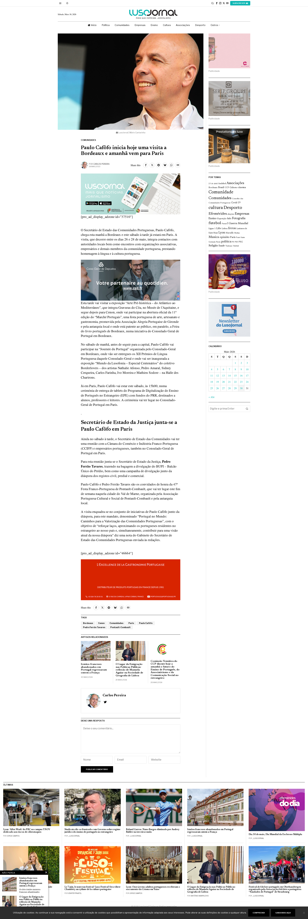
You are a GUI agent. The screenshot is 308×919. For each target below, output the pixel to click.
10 (247, 369)
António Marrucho (200, 896)
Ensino (213, 218)
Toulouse (228, 246)
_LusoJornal (74, 836)
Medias (237, 233)
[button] (247, 409)
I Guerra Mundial (237, 223)
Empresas (242, 214)
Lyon (221, 232)
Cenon (101, 623)
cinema (242, 187)
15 (235, 375)
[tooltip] (216, 3)
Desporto (232, 208)
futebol (215, 223)
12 (217, 375)
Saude (222, 246)
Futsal (224, 224)
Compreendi (259, 913)
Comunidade (221, 192)
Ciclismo (233, 187)
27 (223, 388)
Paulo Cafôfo (146, 623)
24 (247, 381)
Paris (131, 623)
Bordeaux (88, 623)
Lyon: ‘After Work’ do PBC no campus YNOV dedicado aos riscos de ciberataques (26, 830)
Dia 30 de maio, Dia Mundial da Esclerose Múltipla (275, 834)
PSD (236, 242)
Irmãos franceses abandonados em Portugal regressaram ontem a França (94, 668)
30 (241, 388)
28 (229, 388)
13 (223, 375)
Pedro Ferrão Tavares (94, 627)
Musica (214, 237)
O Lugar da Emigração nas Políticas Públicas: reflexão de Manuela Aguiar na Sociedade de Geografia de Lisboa (129, 670)
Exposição (221, 219)
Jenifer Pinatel (75, 893)
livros (232, 228)
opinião (224, 237)
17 (247, 375)
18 (211, 381)
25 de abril (213, 184)
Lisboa (224, 229)
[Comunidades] (130, 279)
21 (229, 381)
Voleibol (236, 246)
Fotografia (238, 218)
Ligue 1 (212, 229)
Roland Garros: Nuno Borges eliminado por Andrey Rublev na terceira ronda (152, 830)
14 (229, 375)
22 (235, 381)
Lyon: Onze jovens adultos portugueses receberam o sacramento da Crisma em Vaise (153, 888)
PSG (241, 242)
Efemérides (218, 214)
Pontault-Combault (120, 627)
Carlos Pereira (101, 164)
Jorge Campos (13, 836)
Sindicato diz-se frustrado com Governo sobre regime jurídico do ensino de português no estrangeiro (92, 830)
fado (229, 218)
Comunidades (88, 140)
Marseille (230, 233)
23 (241, 381)
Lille (218, 228)
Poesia (218, 242)
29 (235, 388)
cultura (216, 207)
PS (233, 242)
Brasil (221, 187)
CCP (227, 188)
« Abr (211, 397)
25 (211, 388)
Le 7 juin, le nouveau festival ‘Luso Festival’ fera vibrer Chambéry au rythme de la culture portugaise (92, 888)
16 (241, 375)
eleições (230, 214)
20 (223, 381)
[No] (304, 912)
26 (217, 388)
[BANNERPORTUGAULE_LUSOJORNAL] (130, 579)
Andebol (222, 183)
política (226, 241)
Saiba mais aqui (283, 913)
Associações (235, 183)
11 (211, 375)
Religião (213, 245)
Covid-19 (235, 203)
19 (217, 381)
